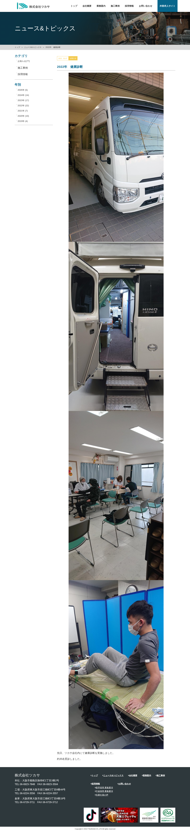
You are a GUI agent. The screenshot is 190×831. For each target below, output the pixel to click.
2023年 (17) (23, 100)
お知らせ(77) (24, 61)
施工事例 (115, 6)
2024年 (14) (23, 95)
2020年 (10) (23, 116)
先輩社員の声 (102, 795)
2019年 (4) (23, 121)
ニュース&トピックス (32, 47)
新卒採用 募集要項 (104, 787)
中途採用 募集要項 (104, 791)
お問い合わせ (145, 6)
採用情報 (129, 6)
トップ (74, 6)
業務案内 (101, 6)
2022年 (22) (23, 105)
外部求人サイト (167, 6)
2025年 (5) (23, 90)
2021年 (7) (23, 111)
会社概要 (87, 6)
